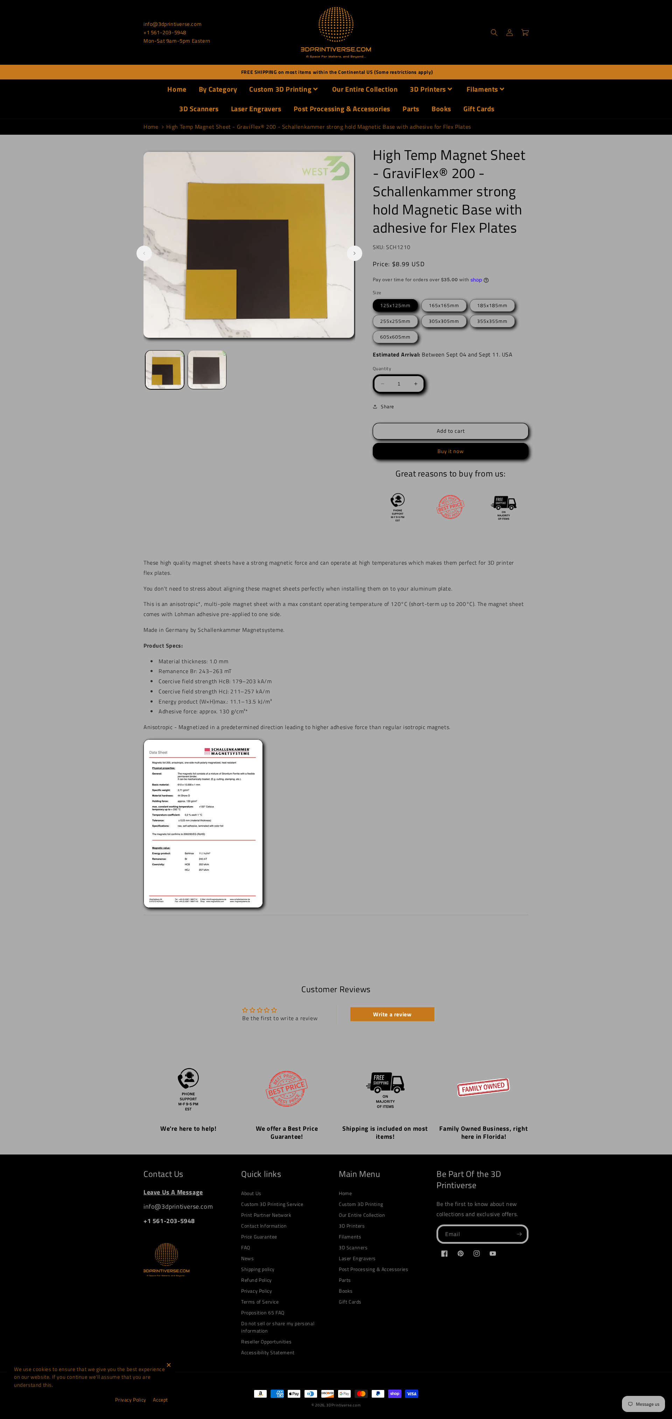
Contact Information (264, 1225)
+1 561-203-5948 (165, 32)
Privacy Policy (256, 1290)
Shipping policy (258, 1269)
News (247, 1258)
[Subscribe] (519, 1234)
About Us (251, 1193)
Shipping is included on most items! (385, 1132)
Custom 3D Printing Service (272, 1204)
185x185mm (492, 305)
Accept (160, 1399)
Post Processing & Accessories (342, 108)
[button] (494, 32)
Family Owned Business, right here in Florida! (483, 1132)
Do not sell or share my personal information (277, 1327)
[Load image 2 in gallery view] (207, 369)
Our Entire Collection (365, 89)
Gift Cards (479, 108)
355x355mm (492, 321)
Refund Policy (256, 1280)
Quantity (382, 368)
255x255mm (395, 321)
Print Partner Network (266, 1215)
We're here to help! (188, 1128)
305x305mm (444, 321)
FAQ (245, 1247)
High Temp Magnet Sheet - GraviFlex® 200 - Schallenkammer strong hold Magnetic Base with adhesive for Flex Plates (318, 126)
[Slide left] (144, 253)
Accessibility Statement (268, 1352)
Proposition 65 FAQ (263, 1312)
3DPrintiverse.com (343, 1405)
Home (176, 89)
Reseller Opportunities (266, 1341)
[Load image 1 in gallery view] (164, 369)
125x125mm (395, 305)
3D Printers (428, 89)
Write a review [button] (392, 1014)
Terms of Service (260, 1301)
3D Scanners (199, 108)
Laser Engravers (256, 108)
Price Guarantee (259, 1236)
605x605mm (395, 336)
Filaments (482, 89)
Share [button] (387, 406)
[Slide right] (354, 253)
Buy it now (451, 451)
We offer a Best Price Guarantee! (287, 1132)
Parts (410, 108)
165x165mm (444, 305)
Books (441, 108)
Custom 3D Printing (280, 89)
